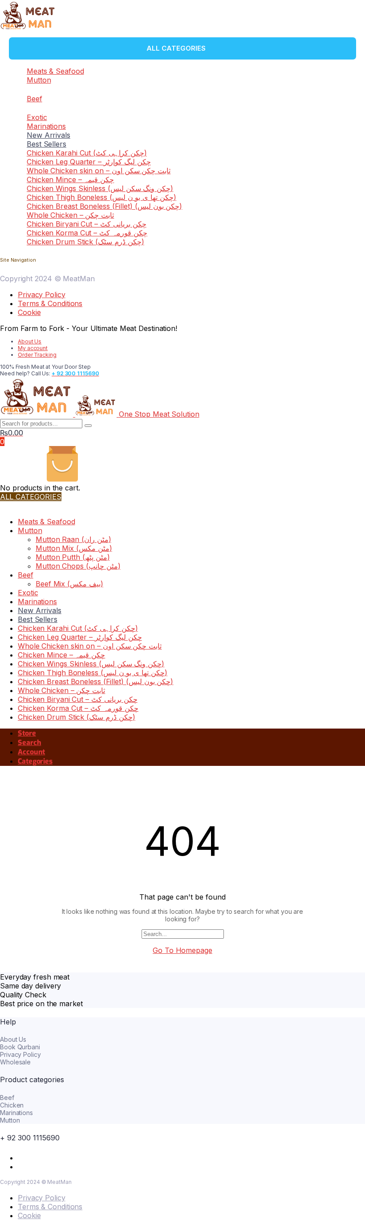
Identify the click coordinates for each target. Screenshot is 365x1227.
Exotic (37, 117)
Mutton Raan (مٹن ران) (73, 539)
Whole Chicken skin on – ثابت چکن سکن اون (98, 170)
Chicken (12, 1105)
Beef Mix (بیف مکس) (69, 583)
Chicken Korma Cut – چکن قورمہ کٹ (87, 232)
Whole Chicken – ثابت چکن (70, 215)
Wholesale (15, 1062)
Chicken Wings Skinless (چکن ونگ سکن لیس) (100, 188)
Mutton (39, 80)
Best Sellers (46, 143)
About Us (29, 341)
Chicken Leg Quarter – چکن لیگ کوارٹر (89, 161)
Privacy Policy (41, 294)
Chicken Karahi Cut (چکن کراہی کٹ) (87, 152)
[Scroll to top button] (351, 1191)
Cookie (29, 312)
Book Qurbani (20, 1047)
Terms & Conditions (50, 303)
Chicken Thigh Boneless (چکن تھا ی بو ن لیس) (101, 197)
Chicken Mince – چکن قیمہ (70, 179)
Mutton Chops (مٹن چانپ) (78, 566)
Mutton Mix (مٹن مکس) (74, 548)
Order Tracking (37, 354)
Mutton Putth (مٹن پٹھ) (73, 557)
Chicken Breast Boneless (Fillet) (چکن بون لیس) (104, 206)
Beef (34, 98)
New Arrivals (48, 135)
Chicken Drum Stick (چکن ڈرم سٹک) (85, 241)
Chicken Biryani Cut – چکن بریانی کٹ (86, 223)
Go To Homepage (182, 950)
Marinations (46, 126)
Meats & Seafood (55, 71)
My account (33, 348)
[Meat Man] (28, 28)
